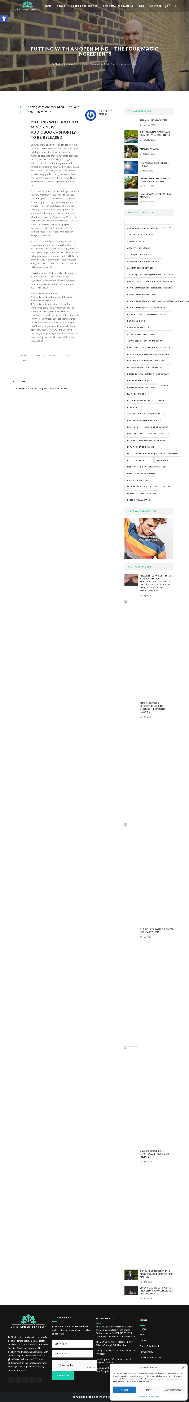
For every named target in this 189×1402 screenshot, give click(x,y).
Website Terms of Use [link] (150, 1357)
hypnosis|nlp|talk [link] (159, 434)
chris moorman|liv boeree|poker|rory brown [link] (142, 328)
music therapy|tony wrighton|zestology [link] (139, 481)
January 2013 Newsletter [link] (153, 120)
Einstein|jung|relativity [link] (141, 387)
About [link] (143, 1334)
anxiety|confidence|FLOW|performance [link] (150, 274)
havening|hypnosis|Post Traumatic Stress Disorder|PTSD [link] (147, 428)
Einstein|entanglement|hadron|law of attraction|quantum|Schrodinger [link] (148, 375)
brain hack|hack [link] (136, 321)
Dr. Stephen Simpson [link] (62, 64)
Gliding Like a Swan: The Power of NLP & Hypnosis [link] (115, 1352)
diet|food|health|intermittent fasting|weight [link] (145, 368)
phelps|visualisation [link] (139, 500)
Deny (148, 1390)
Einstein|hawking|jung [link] (140, 381)
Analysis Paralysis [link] (150, 149)
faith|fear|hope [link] (136, 394)
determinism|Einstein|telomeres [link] (145, 361)
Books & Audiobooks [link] (150, 1346)
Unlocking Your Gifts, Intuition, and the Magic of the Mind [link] (155, 1154)
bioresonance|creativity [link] (142, 294)
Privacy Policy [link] (154, 1396)
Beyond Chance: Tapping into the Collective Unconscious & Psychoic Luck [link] (156, 1291)
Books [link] (143, 1340)
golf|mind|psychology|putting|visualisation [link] (42, 389)
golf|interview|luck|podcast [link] (144, 414)
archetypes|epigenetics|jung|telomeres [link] (150, 281)
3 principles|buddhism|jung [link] (142, 228)
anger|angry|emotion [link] (140, 268)
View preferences (173, 1390)
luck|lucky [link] (163, 460)
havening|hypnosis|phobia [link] (142, 420)
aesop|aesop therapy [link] (139, 255)
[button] (183, 1367)
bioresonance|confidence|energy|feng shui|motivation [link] (149, 289)
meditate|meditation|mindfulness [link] (147, 467)
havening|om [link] (134, 434)
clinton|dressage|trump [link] (141, 334)
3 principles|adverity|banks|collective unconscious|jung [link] (149, 222)
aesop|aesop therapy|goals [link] (143, 261)
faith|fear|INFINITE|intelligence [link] (145, 400)
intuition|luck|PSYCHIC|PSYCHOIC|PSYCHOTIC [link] (153, 453)
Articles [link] (77, 64)
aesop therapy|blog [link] (138, 248)
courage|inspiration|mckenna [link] (144, 341)
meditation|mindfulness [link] (141, 473)
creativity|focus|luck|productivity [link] (148, 347)
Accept (124, 1390)
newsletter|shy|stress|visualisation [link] (149, 487)
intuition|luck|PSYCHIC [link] (140, 447)
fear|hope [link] (133, 407)
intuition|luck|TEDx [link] (139, 460)
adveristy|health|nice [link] (140, 235)
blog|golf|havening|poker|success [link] (147, 314)
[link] (4, 18)
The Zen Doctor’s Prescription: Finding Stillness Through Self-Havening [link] (114, 1343)
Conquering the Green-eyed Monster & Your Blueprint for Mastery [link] (156, 1274)
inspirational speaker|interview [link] (146, 440)
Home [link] (143, 1328)
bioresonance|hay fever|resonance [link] (147, 308)
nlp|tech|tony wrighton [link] (141, 493)
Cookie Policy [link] (142, 1396)
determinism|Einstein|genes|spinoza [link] (148, 354)
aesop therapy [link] (135, 241)
